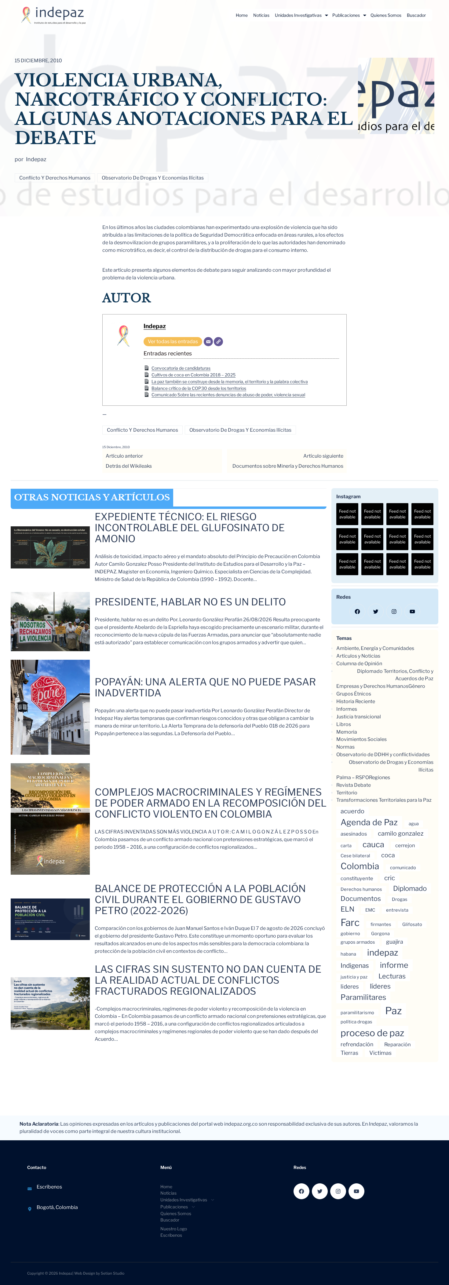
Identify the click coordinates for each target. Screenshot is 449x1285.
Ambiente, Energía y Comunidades (375, 648)
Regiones (379, 777)
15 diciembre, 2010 (116, 447)
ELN (347, 909)
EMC (370, 910)
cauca (373, 844)
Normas (345, 747)
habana (348, 954)
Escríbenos (49, 1187)
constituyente (357, 878)
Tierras (349, 1053)
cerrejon (405, 845)
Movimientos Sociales (361, 739)
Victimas (380, 1053)
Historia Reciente (355, 701)
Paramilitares (363, 997)
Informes (346, 709)
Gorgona (380, 933)
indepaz (382, 952)
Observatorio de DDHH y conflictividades (383, 754)
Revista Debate (353, 785)
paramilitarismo (357, 1012)
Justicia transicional (358, 717)
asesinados (354, 834)
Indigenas (355, 965)
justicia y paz (354, 977)
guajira (394, 941)
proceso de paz (372, 1032)
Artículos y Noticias (358, 656)
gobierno (350, 933)
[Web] (218, 341)
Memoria (346, 732)
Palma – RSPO (352, 777)
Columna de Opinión (359, 663)
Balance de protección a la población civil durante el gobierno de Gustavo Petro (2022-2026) (200, 899)
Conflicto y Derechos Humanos (54, 178)
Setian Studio (112, 1273)
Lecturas (392, 976)
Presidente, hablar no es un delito (190, 602)
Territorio (346, 793)
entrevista (397, 910)
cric (389, 878)
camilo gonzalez (401, 833)
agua (414, 823)
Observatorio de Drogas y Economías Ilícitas (153, 178)
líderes (380, 986)
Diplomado (410, 888)
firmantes (381, 924)
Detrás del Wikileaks (129, 466)
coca (388, 855)
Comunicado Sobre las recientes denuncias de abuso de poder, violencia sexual (228, 394)
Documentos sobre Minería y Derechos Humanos (287, 466)
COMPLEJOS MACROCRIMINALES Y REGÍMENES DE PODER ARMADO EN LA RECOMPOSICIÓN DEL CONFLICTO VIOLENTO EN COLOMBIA (211, 803)
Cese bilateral (355, 855)
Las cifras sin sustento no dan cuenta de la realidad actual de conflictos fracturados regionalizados (208, 980)
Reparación (397, 1044)
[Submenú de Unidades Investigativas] (326, 15)
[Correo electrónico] (208, 341)
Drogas (399, 899)
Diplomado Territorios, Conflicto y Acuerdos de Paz (395, 675)
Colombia (360, 866)
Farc (350, 922)
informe (394, 965)
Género (416, 686)
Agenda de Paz (369, 822)
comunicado (403, 867)
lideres (350, 986)
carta (346, 845)
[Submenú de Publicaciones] (365, 15)
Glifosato (412, 924)
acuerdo (352, 811)
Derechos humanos (361, 889)
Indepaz (155, 326)
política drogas (356, 1022)
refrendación (357, 1044)
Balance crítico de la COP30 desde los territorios (198, 388)
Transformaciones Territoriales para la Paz (384, 800)
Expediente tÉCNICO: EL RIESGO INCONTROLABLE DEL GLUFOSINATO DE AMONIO (190, 527)
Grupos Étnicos (353, 694)
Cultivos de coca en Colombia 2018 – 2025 (193, 374)
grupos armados (358, 942)
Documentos (361, 898)
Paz (393, 1011)
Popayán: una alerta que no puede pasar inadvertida (205, 688)
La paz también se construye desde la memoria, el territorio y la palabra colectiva (229, 381)
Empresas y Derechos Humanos (372, 686)
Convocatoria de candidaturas (180, 368)
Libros (343, 724)
